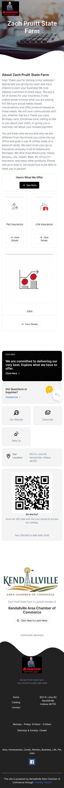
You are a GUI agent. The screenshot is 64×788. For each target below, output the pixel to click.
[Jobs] (29, 279)
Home (16, 697)
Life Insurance (44, 224)
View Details (15, 239)
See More (31, 185)
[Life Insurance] (44, 207)
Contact (16, 707)
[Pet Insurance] (15, 207)
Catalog (16, 702)
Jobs (29, 311)
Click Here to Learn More (34, 620)
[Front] (11, 8)
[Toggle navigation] (59, 8)
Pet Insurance (14, 224)
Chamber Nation (43, 782)
